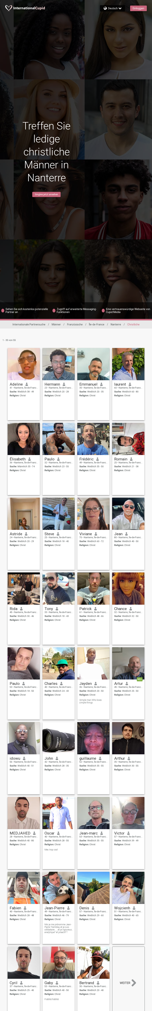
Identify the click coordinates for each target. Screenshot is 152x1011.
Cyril (13, 983)
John (48, 758)
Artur (118, 683)
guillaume (87, 758)
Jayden (85, 683)
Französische (75, 324)
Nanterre (116, 324)
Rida (13, 609)
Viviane (85, 534)
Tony (48, 609)
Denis (84, 908)
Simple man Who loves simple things (90, 701)
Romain (120, 459)
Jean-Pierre (54, 908)
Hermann (52, 384)
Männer (56, 324)
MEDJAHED (20, 833)
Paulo (49, 459)
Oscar (49, 833)
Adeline (16, 384)
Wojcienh (122, 908)
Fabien (15, 908)
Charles (50, 683)
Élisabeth (18, 459)
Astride (16, 534)
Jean (118, 534)
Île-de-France (96, 324)
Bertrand (86, 983)
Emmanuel (88, 384)
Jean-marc (88, 833)
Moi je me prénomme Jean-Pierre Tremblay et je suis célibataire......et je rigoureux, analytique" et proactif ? (58, 928)
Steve (49, 534)
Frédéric (86, 459)
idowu (15, 758)
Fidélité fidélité (51, 999)
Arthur (119, 758)
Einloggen (138, 8)
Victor (119, 833)
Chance (120, 609)
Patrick (85, 609)
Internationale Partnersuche (29, 324)
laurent (120, 384)
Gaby (48, 983)
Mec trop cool (51, 849)
